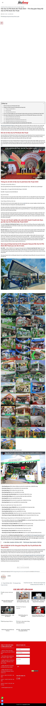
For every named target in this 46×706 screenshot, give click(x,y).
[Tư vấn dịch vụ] (2, 703)
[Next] (44, 275)
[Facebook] (2, 700)
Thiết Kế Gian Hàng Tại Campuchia (23, 616)
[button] (2, 2)
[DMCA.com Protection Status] (35, 670)
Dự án (23, 571)
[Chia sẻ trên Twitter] (22, 568)
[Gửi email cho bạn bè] (24, 568)
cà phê (24, 203)
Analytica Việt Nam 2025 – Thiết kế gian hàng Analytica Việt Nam (26, 542)
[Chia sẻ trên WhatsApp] (18, 568)
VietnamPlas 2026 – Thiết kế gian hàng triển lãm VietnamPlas (38, 601)
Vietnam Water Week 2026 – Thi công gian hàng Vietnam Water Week (38, 616)
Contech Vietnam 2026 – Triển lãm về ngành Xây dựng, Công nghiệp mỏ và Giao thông (23, 602)
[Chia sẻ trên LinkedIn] (28, 568)
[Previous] (2, 275)
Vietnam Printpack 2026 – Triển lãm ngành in (7, 616)
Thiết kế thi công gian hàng (14, 571)
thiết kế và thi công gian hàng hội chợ (35, 535)
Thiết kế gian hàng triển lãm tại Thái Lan (7, 630)
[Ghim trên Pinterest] (26, 568)
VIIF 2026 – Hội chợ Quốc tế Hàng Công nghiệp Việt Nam (23, 630)
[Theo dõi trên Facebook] (17, 679)
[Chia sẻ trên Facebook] (20, 568)
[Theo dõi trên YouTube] (19, 679)
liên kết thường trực (36, 571)
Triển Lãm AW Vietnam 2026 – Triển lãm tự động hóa (8, 601)
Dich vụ (20, 571)
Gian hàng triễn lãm (27, 571)
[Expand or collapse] (43, 103)
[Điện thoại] (2, 697)
